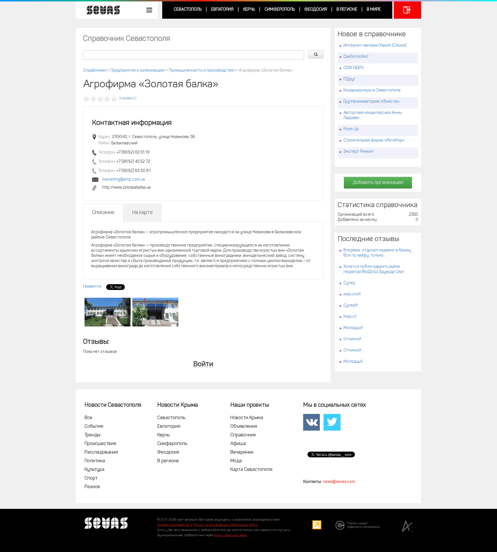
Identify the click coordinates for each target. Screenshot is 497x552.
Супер (349, 283)
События (94, 426)
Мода (236, 461)
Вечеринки (241, 452)
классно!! (352, 294)
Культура (94, 469)
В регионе (347, 9)
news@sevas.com (339, 482)
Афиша (238, 444)
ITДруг (349, 79)
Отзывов (125, 98)
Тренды (92, 435)
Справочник (94, 70)
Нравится (92, 286)
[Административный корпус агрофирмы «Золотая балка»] (108, 312)
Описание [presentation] (103, 212)
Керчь (249, 9)
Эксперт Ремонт (358, 152)
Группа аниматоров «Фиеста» (371, 102)
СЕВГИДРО (353, 68)
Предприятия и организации (137, 70)
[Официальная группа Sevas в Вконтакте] (311, 422)
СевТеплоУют (356, 57)
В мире (374, 9)
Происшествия (100, 444)
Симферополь (280, 9)
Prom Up (351, 129)
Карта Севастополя (251, 469)
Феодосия (315, 9)
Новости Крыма (246, 418)
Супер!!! (350, 305)
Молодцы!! (353, 328)
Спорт (91, 478)
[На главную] (100, 10)
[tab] (103, 213)
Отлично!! (352, 339)
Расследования (101, 452)
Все (88, 418)
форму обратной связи (230, 535)
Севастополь (188, 9)
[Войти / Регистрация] (407, 10)
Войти (203, 364)
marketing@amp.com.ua (123, 179)
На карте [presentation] (142, 212)
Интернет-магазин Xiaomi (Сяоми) (374, 45)
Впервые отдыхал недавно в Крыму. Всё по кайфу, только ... (377, 253)
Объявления (243, 426)
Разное (92, 487)
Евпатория (222, 9)
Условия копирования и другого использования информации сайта (207, 525)
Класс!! (349, 317)
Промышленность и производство (201, 70)
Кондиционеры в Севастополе (372, 90)
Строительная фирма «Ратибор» (373, 140)
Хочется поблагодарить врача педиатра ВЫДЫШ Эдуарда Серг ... (375, 269)
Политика (95, 461)
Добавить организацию (378, 182)
